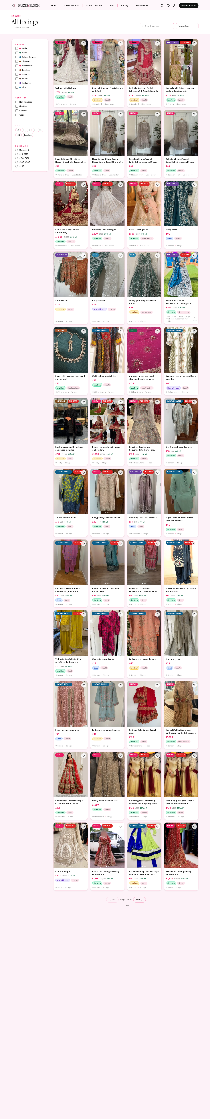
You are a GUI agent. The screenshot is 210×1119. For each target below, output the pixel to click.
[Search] (162, 5)
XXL (18, 135)
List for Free (187, 5)
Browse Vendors (71, 5)
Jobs (112, 5)
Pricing (124, 5)
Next (138, 899)
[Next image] (84, 62)
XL (40, 130)
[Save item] (83, 43)
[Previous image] (56, 62)
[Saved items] (168, 5)
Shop (53, 5)
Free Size (28, 135)
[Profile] (174, 5)
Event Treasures (94, 5)
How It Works (142, 5)
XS (18, 130)
